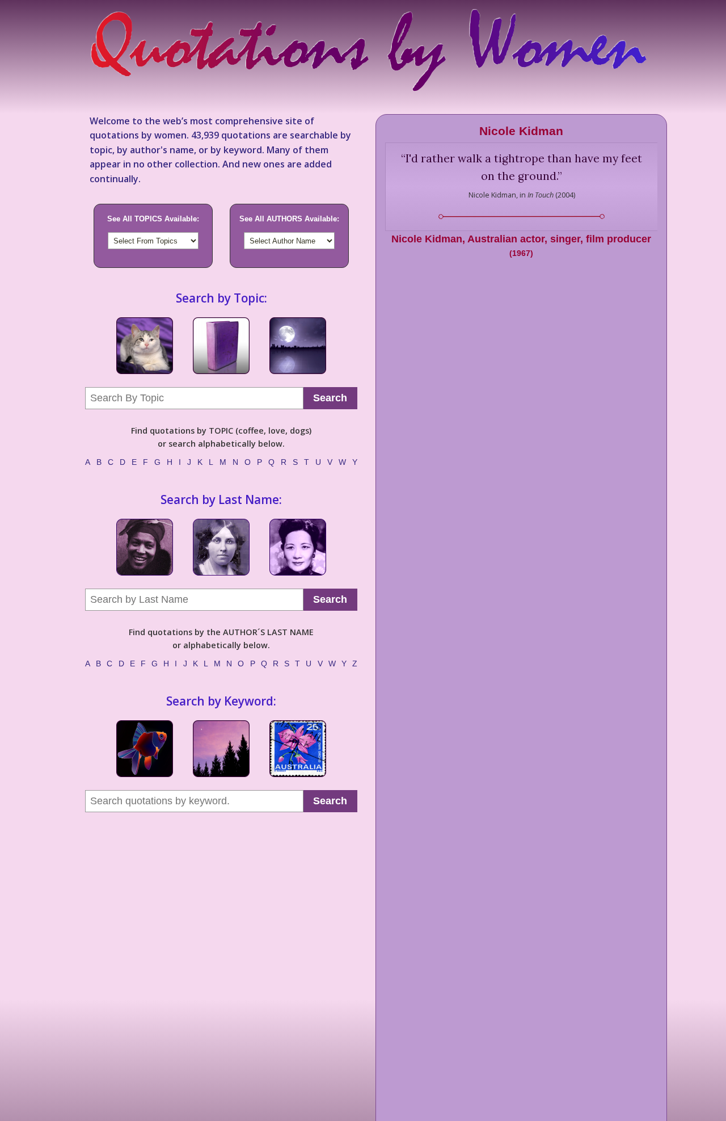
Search (330, 398)
